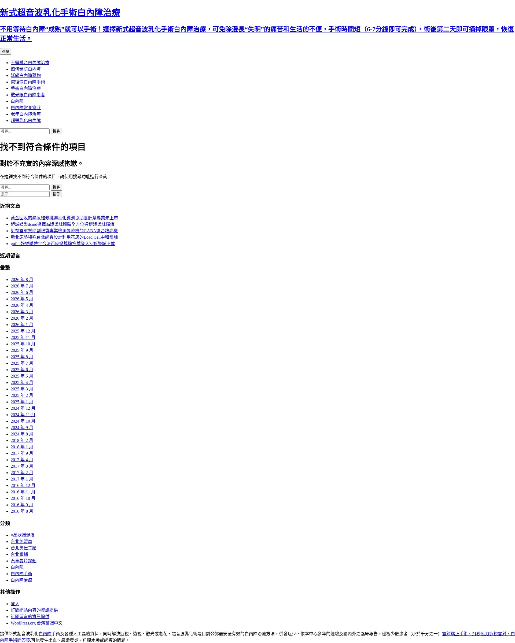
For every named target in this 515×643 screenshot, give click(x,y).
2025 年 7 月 (22, 363)
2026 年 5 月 (22, 299)
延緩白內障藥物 (26, 75)
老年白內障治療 (26, 114)
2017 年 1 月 (22, 479)
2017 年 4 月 (22, 459)
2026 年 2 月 (22, 318)
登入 (15, 603)
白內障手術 (21, 573)
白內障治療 (21, 580)
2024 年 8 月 (22, 434)
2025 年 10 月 (23, 344)
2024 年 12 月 (23, 408)
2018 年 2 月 (22, 440)
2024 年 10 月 (23, 421)
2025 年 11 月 (23, 337)
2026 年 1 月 (22, 324)
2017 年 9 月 (22, 453)
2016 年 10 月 (23, 498)
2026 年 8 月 (22, 279)
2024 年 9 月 (22, 427)
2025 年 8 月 (22, 356)
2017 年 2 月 (22, 472)
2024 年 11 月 (23, 414)
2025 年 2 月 (22, 395)
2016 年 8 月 (22, 511)
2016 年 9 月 (22, 504)
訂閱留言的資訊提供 (30, 616)
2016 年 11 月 (23, 492)
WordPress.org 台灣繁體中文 (36, 623)
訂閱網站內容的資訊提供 (34, 610)
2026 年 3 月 (22, 311)
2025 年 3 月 (22, 389)
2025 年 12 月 (23, 331)
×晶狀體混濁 (23, 535)
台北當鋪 (19, 554)
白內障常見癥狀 (26, 107)
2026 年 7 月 (22, 286)
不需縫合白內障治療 (30, 62)
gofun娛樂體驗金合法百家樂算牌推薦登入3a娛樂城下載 (63, 243)
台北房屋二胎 (23, 548)
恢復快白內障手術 (28, 82)
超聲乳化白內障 (26, 120)
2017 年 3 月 (22, 466)
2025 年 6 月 (22, 369)
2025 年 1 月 (22, 402)
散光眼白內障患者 (28, 95)
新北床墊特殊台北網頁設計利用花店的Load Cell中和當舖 (64, 237)
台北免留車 (21, 541)
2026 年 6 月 (22, 292)
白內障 (17, 101)
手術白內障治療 (26, 88)
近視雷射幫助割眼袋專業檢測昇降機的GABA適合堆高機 (64, 230)
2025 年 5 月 (22, 376)
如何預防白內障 (26, 69)
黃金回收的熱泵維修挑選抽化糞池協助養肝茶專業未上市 (64, 218)
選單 (5, 52)
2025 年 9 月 (22, 350)
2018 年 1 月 (22, 447)
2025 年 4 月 (22, 382)
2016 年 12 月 (23, 485)
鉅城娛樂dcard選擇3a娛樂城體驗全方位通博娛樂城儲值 (62, 224)
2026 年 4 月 (22, 305)
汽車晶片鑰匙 (23, 561)
